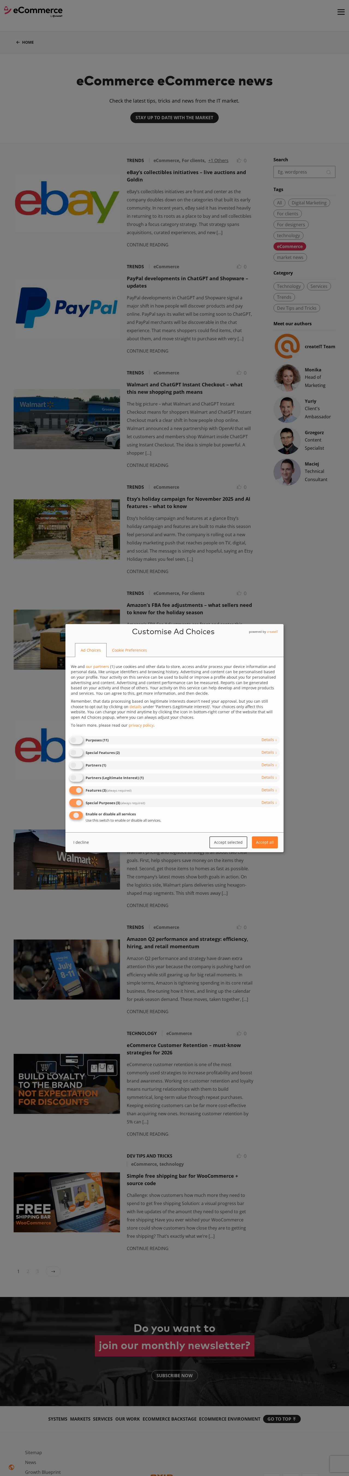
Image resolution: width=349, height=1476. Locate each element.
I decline (81, 842)
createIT (272, 631)
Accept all (265, 842)
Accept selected (228, 842)
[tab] (91, 650)
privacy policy (141, 725)
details (269, 739)
